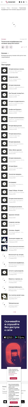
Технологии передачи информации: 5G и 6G (15, 175)
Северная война (13, 77)
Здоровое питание (14, 215)
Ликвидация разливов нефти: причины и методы (16, 207)
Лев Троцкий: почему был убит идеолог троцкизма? (16, 94)
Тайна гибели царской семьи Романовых (15, 150)
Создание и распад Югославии (14, 223)
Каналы (3, 8)
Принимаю (13, 378)
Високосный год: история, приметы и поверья (16, 255)
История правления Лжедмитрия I (14, 142)
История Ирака (13, 166)
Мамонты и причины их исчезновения (15, 279)
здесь (17, 399)
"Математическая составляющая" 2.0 (14, 304)
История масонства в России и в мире (15, 134)
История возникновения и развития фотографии (16, 118)
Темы (3, 389)
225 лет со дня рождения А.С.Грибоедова (16, 271)
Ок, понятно (14, 402)
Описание (4, 53)
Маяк (8, 8)
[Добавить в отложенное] (7, 47)
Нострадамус (12, 182)
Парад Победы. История (16, 190)
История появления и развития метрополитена (16, 158)
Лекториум (14, 8)
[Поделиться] (11, 47)
